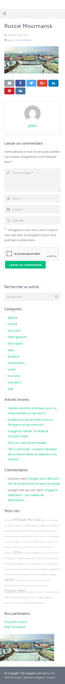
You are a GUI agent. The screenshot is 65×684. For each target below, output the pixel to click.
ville (10, 389)
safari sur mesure (24, 580)
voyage (40, 597)
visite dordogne (11, 597)
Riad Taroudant (14, 627)
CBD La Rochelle (36, 536)
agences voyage (23, 525)
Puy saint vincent (15, 622)
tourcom (15, 590)
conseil (12, 324)
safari (9, 579)
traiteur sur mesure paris (48, 592)
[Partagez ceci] (20, 83)
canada (23, 536)
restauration (16, 363)
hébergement (17, 337)
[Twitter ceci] (31, 83)
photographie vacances (38, 563)
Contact (50, 677)
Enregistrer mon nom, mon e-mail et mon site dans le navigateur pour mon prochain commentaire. (31, 235)
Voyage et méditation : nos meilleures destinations (33, 495)
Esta (17, 552)
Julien (32, 125)
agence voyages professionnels (45, 525)
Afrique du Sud (27, 519)
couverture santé (12, 541)
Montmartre (10, 563)
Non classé (15, 343)
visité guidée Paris (28, 597)
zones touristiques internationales (28, 603)
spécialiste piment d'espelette (18, 585)
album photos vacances (15, 531)
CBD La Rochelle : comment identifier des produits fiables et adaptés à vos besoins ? (32, 454)
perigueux (22, 563)
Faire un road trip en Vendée (27, 443)
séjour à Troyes (41, 585)
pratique (13, 356)
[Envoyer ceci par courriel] (9, 83)
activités (8, 520)
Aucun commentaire (20, 40)
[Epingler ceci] (9, 91)
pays (11, 350)
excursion (14, 330)
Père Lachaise (22, 569)
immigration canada (33, 558)
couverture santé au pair (33, 541)
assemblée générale (44, 531)
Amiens (30, 531)
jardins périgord (51, 558)
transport (14, 382)
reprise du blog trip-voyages (43, 569)
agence (13, 317)
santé (11, 369)
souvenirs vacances (42, 580)
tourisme (14, 376)
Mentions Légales (33, 677)
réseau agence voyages (45, 574)
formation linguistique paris (34, 553)
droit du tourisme (37, 547)
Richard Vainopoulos (24, 574)
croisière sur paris (19, 547)
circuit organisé (51, 536)
